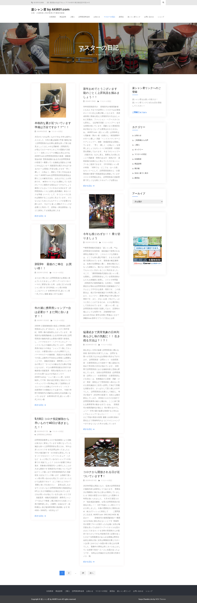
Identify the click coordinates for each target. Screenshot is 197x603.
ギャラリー (139, 150)
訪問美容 (48, 434)
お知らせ (97, 17)
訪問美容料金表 (84, 17)
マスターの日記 (109, 17)
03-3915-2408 (39, 2)
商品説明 (63, 17)
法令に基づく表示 (141, 173)
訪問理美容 (41, 434)
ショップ (161, 17)
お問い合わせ (149, 17)
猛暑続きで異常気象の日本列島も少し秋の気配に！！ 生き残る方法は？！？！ (101, 336)
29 (83, 573)
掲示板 (137, 168)
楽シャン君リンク (134, 17)
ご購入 (72, 17)
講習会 (121, 17)
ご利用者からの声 (141, 140)
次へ (91, 573)
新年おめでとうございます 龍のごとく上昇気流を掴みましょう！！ (101, 93)
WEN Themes (160, 599)
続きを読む (39, 216)
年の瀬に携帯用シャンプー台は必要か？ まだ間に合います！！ (53, 312)
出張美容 (52, 17)
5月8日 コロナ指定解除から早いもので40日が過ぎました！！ (52, 423)
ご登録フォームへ (139, 112)
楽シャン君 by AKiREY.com (50, 9)
